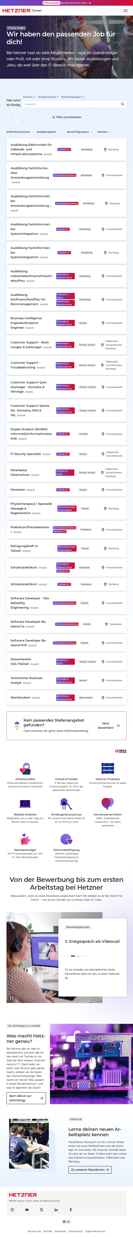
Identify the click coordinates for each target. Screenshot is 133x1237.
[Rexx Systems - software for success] (121, 751)
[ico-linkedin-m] (56, 1209)
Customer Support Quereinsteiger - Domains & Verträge (29, 387)
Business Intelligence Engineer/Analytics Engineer (26, 322)
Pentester (23, 490)
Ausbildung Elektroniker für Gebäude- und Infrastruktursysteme (31, 149)
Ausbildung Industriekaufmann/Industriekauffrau (31, 276)
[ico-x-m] (41, 1209)
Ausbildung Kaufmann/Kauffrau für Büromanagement (29, 299)
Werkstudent (25, 697)
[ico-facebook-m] (70, 1209)
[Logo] (66, 1195)
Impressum (60, 1231)
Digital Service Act (95, 1231)
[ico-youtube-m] (27, 1209)
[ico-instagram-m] (12, 1209)
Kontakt (48, 1231)
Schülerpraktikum (29, 567)
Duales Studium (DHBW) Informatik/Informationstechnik (31, 434)
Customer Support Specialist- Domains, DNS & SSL (30, 410)
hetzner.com (34, 1231)
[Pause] (12, 998)
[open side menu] (125, 11)
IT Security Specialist (31, 454)
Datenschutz (76, 1231)
